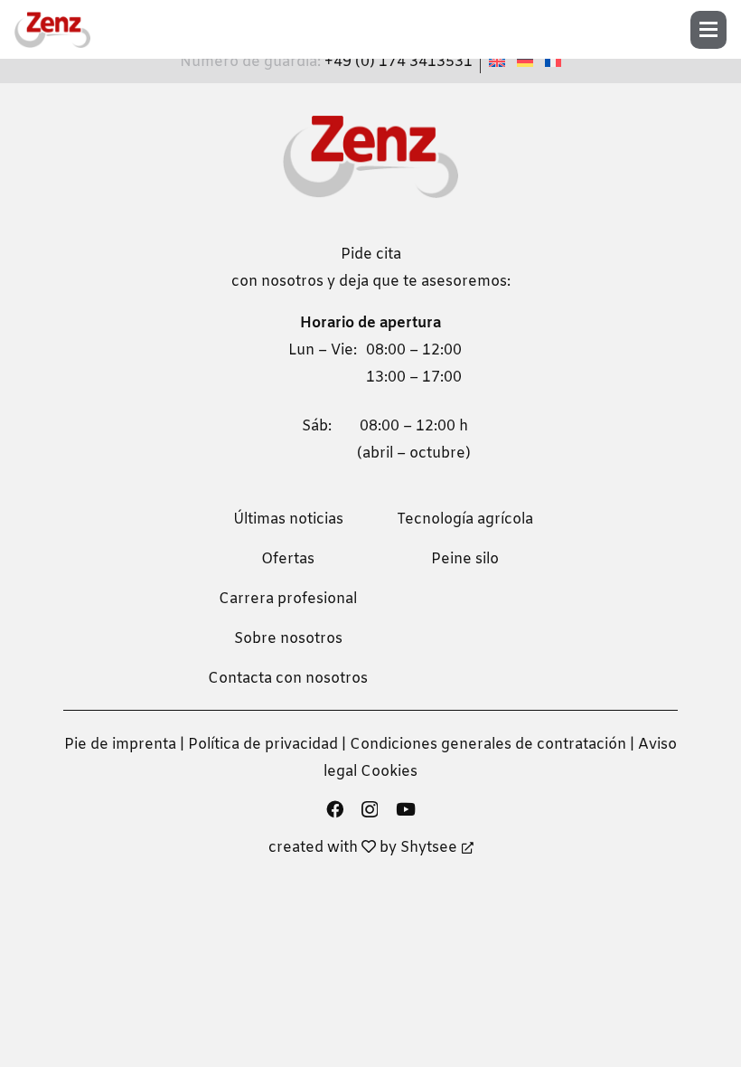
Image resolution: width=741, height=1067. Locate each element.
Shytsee (428, 847)
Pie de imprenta (120, 744)
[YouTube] (406, 808)
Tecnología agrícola (465, 519)
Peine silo (465, 559)
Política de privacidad (263, 744)
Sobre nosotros (288, 638)
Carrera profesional (288, 599)
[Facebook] (334, 808)
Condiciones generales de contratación (488, 744)
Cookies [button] (389, 771)
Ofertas (287, 559)
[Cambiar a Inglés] (500, 61)
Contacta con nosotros (288, 678)
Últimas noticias (288, 519)
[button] (714, 30)
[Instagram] (369, 809)
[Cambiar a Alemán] (528, 61)
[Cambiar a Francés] (556, 61)
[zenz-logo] (52, 30)
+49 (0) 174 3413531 (398, 61)
